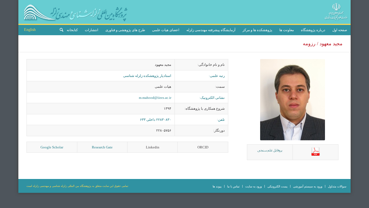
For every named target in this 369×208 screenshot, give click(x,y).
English (30, 30)
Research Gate (102, 147)
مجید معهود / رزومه (323, 43)
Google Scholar (52, 147)
